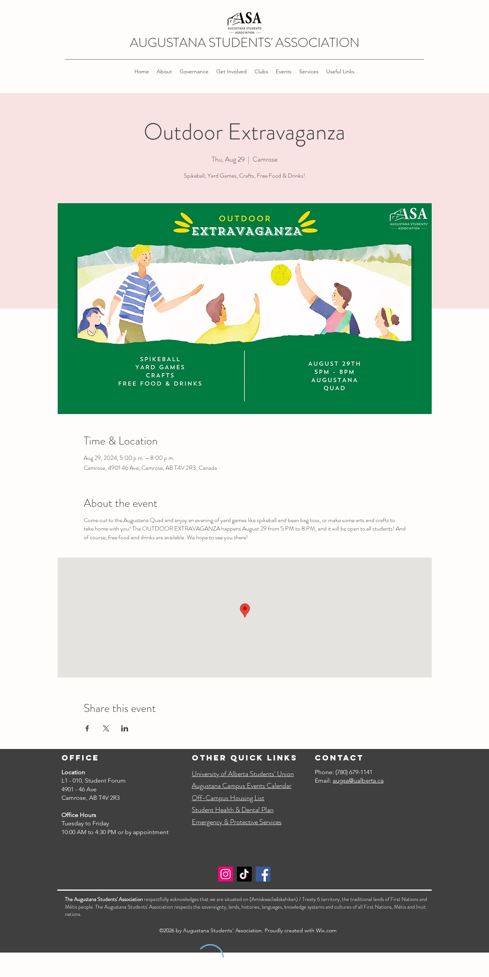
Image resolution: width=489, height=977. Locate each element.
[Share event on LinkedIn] (124, 728)
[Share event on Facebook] (87, 728)
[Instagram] (225, 874)
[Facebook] (263, 874)
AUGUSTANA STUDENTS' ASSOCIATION (244, 42)
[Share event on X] (106, 728)
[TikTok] (244, 874)
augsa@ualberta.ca (358, 780)
